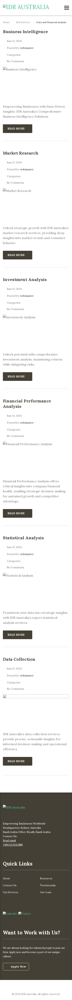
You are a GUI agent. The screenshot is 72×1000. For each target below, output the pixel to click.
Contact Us (10, 885)
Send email (9, 840)
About (6, 878)
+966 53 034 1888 (13, 844)
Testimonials (48, 885)
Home (6, 22)
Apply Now (18, 966)
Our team (45, 892)
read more (16, 128)
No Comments (15, 61)
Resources (46, 878)
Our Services (10, 892)
